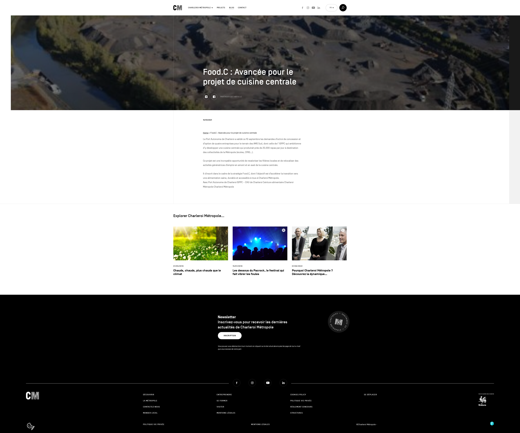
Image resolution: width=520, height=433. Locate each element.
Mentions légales (226, 413)
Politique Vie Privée (301, 401)
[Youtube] (313, 7)
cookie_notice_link (34, 423)
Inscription (230, 335)
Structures (296, 413)
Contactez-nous (151, 407)
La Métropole (150, 401)
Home (205, 133)
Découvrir (148, 394)
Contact (242, 7)
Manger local (150, 413)
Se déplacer (370, 394)
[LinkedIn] (318, 7)
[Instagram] (308, 7)
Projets (221, 7)
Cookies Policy (298, 394)
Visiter (220, 407)
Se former (222, 401)
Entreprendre (224, 394)
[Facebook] (302, 7)
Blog (231, 7)
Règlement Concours (301, 407)
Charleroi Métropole (199, 7)
